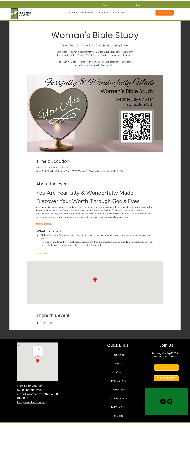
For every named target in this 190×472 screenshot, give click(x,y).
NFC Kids (118, 416)
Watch (118, 363)
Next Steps (119, 389)
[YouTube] (169, 401)
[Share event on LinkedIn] (51, 323)
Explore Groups (118, 398)
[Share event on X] (44, 323)
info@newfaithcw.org (32, 402)
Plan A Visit (119, 354)
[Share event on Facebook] (37, 323)
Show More (42, 253)
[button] (72, 12)
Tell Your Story (119, 407)
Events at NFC (118, 381)
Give (118, 372)
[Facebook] (163, 401)
